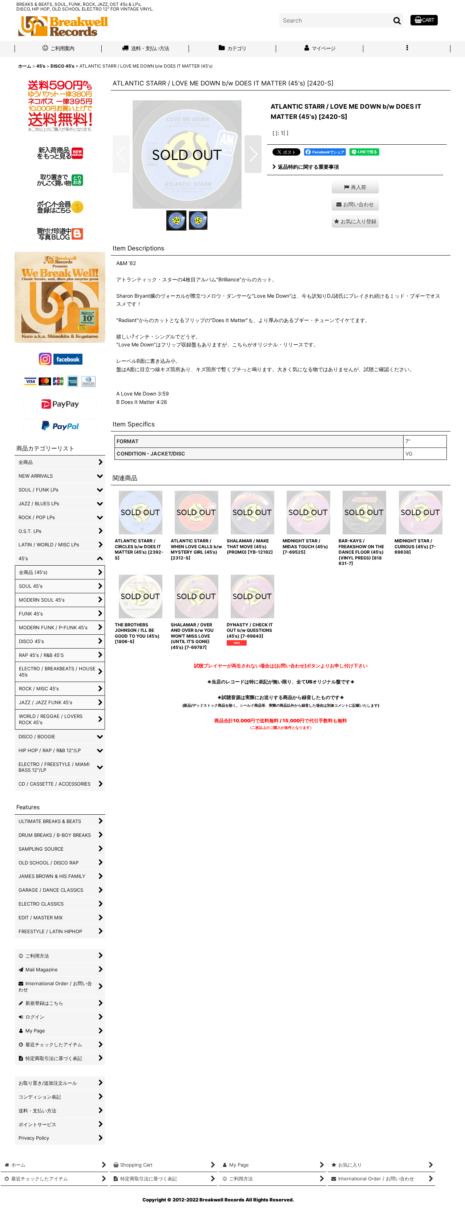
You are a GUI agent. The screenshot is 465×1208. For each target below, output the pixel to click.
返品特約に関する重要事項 (308, 167)
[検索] (397, 20)
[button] (406, 49)
